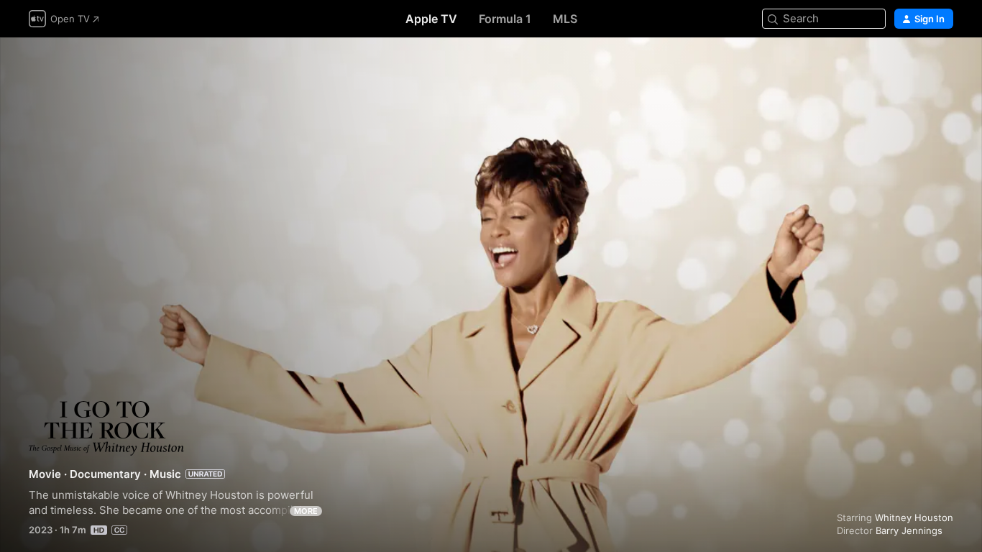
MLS (565, 19)
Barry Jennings (909, 530)
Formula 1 (505, 19)
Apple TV (431, 19)
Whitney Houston (914, 517)
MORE (306, 511)
